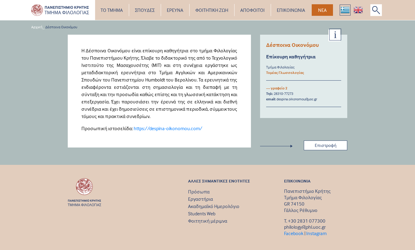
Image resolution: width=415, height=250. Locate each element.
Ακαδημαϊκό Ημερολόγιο (213, 206)
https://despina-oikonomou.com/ (168, 128)
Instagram (316, 233)
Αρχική (37, 27)
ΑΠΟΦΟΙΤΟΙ (252, 10)
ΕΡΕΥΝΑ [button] (175, 10)
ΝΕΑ (322, 10)
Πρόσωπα (199, 192)
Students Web (201, 213)
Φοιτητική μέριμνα (207, 221)
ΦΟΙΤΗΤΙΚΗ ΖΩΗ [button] (211, 10)
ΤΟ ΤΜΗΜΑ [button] (112, 10)
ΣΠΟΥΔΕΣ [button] (145, 10)
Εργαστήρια (200, 199)
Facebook (294, 233)
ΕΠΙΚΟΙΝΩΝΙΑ (291, 10)
